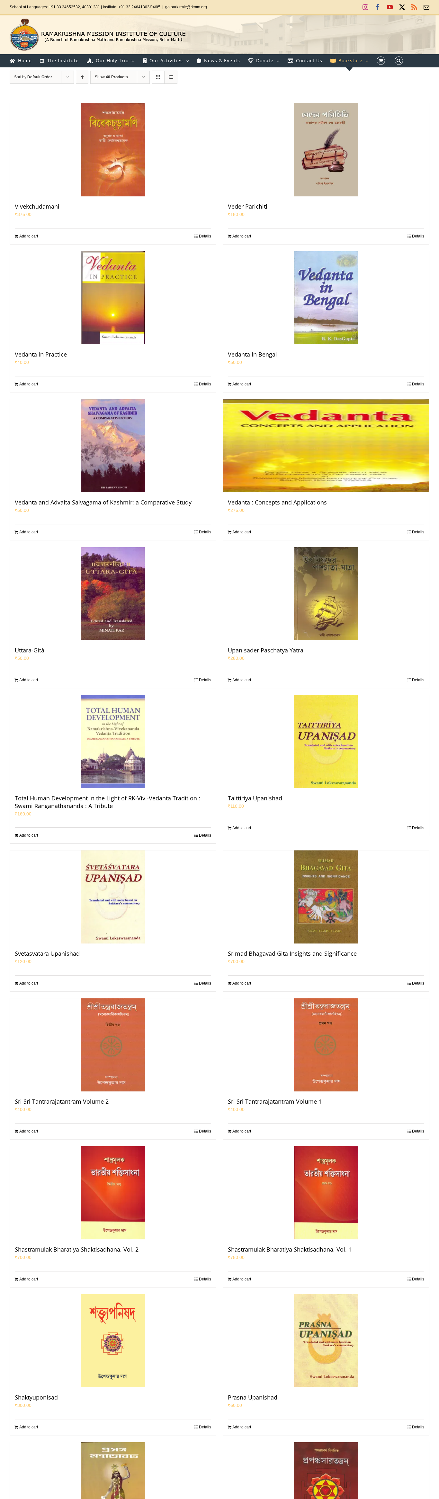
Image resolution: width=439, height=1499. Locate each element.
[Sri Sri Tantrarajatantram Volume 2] (113, 1044)
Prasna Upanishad (252, 1397)
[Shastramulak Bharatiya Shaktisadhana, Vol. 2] (113, 1192)
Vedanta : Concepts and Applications (277, 502)
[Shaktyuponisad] (113, 1340)
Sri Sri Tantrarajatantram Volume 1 (275, 1101)
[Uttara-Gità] (113, 593)
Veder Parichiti (247, 206)
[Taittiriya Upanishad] (326, 741)
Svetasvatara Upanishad (47, 953)
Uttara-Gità (29, 650)
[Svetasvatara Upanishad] (113, 896)
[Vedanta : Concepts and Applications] (326, 445)
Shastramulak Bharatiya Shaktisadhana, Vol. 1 (290, 1249)
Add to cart (28, 236)
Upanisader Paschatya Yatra (265, 650)
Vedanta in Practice (41, 354)
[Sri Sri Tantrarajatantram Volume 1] (326, 1044)
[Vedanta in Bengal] (326, 297)
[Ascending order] (82, 77)
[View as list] (171, 77)
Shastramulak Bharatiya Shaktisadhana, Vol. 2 (77, 1249)
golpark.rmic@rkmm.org (186, 7)
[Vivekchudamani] (113, 149)
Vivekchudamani (37, 206)
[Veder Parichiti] (326, 149)
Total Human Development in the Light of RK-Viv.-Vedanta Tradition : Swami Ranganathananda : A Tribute (107, 802)
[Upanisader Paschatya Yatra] (326, 593)
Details (205, 236)
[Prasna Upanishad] (326, 1340)
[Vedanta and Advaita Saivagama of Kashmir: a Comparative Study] (113, 445)
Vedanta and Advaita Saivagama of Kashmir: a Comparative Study (103, 502)
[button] (399, 60)
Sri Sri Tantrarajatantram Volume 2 (62, 1101)
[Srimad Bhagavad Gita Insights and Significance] (326, 896)
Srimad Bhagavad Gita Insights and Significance (292, 953)
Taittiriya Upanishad (255, 798)
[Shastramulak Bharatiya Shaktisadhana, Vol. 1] (326, 1192)
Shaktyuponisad (36, 1397)
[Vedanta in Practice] (113, 297)
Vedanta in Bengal (252, 354)
